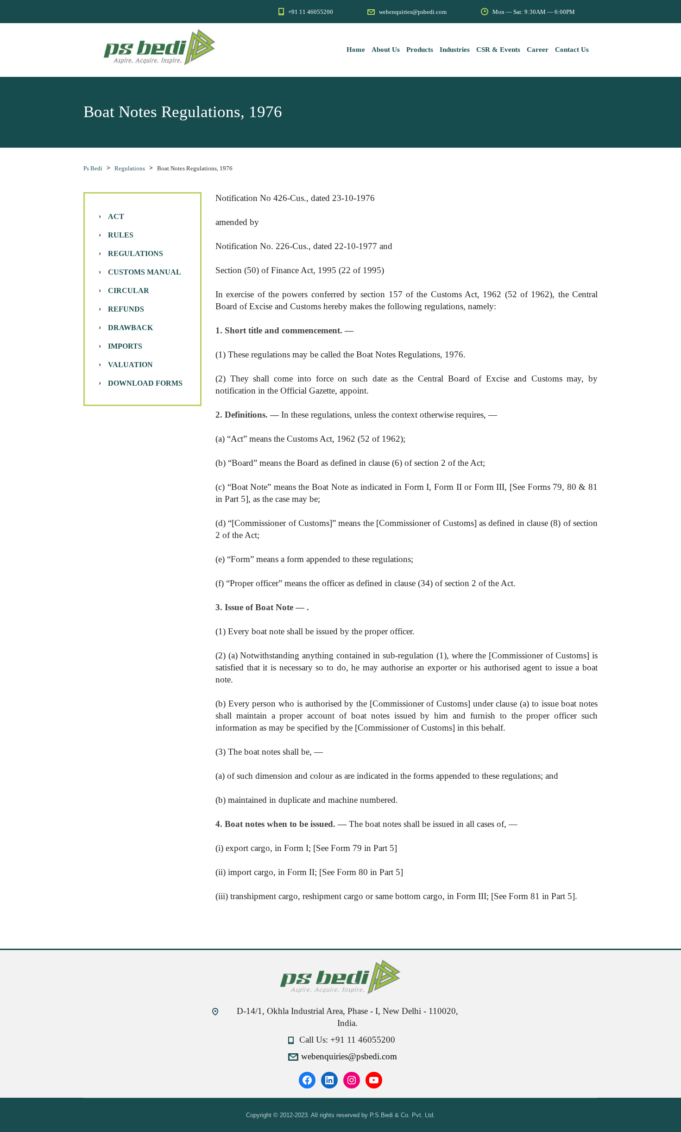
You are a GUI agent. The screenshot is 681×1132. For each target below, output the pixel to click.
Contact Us (572, 49)
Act (116, 216)
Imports (125, 346)
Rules (120, 235)
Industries (455, 49)
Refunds (126, 309)
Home (356, 49)
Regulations (135, 253)
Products (419, 49)
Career (538, 49)
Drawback (130, 327)
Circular (128, 290)
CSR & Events (498, 49)
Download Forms (145, 383)
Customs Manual (144, 272)
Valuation (130, 365)
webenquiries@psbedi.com (349, 1056)
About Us (386, 49)
